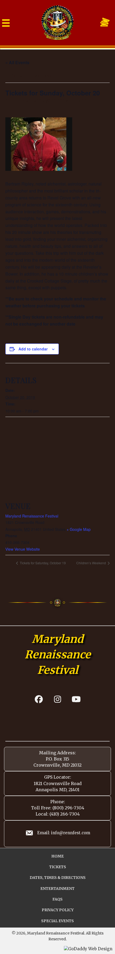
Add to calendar (33, 349)
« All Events (17, 62)
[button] (39, 699)
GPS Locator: (57, 777)
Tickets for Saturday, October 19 (42, 563)
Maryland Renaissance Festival (31, 516)
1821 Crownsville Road (58, 783)
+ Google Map (79, 529)
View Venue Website (22, 549)
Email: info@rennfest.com (63, 832)
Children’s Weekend (91, 563)
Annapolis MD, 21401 (57, 789)
